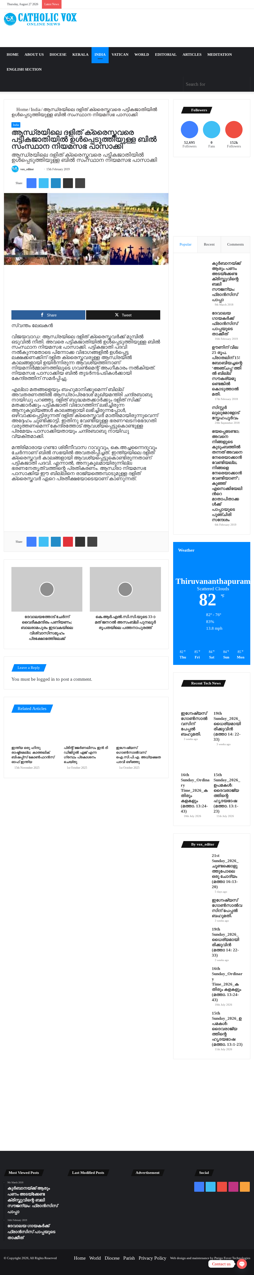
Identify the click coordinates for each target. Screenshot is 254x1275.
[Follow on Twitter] (35, 169)
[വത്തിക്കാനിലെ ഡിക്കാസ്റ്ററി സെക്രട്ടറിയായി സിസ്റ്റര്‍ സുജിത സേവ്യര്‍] (95, 1209)
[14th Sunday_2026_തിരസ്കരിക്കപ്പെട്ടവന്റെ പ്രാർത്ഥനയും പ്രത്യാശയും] (76, 1209)
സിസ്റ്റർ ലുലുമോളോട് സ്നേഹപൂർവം (225, 412)
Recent (209, 244)
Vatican (120, 55)
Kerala (80, 55)
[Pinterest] (68, 542)
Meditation (219, 55)
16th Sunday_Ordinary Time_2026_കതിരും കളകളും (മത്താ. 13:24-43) (227, 984)
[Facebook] (31, 183)
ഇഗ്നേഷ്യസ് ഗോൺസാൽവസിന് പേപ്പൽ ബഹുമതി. (194, 724)
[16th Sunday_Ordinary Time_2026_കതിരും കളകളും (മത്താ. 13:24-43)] (195, 761)
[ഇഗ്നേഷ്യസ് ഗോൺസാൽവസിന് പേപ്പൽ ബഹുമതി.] (195, 700)
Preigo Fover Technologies (232, 1258)
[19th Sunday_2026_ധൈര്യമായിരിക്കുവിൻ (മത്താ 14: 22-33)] (228, 700)
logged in (46, 679)
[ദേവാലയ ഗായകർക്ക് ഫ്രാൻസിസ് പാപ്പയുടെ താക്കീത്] (194, 319)
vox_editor (27, 169)
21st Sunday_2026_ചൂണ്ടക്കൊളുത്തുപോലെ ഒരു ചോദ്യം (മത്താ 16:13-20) (225, 871)
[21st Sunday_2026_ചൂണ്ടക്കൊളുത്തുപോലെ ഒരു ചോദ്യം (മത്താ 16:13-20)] (194, 862)
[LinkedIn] (56, 183)
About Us (34, 55)
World (141, 55)
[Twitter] (44, 183)
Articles (192, 55)
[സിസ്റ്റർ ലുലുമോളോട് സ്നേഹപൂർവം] (194, 414)
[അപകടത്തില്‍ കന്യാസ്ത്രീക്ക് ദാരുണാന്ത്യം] (114, 1209)
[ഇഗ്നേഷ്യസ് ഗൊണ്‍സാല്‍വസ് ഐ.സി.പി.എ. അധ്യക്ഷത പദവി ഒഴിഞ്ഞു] (138, 730)
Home (13, 55)
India (100, 55)
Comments (235, 244)
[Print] (80, 183)
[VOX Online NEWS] (42, 19)
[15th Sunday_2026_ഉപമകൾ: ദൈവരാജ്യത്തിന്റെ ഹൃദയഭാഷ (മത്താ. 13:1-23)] (228, 761)
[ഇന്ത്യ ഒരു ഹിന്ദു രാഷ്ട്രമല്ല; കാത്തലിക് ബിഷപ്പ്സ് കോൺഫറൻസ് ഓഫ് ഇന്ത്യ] (33, 730)
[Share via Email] (68, 183)
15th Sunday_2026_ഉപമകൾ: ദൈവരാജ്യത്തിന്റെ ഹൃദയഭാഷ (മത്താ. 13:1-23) (227, 1029)
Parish (129, 1258)
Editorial (166, 55)
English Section (24, 69)
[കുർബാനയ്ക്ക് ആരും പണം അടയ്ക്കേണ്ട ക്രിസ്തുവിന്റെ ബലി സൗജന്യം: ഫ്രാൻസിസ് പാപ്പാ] (194, 269)
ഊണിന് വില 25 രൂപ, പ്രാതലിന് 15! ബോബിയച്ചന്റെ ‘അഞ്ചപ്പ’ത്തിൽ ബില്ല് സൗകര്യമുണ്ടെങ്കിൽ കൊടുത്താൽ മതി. (227, 371)
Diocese (58, 55)
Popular (185, 244)
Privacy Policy (152, 1258)
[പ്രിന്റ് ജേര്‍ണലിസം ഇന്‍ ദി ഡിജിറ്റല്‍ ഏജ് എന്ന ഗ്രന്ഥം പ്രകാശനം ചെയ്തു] (86, 730)
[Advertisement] (169, 28)
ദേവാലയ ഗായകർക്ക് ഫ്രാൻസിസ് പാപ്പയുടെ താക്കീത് (225, 323)
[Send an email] (38, 169)
